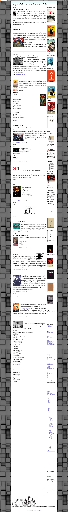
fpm (34, 510)
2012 (48, 410)
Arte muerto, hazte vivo (49, 326)
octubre (49, 419)
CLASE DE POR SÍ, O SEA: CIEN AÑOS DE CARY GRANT (21, 273)
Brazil (39, 81)
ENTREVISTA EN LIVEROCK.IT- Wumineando (19, 221)
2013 (48, 409)
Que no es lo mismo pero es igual (50, 374)
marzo (49, 447)
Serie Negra (48, 325)
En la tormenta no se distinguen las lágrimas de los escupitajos (51, 311)
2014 (48, 408)
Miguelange (15, 216)
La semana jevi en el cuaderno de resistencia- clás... (51, 425)
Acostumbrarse (49, 356)
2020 (48, 403)
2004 (48, 450)
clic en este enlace (22, 296)
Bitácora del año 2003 (49, 357)
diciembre (50, 417)
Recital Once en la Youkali (50, 332)
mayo (49, 445)
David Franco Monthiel (50, 479)
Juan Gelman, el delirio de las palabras (51, 348)
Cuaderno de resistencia (31, 4)
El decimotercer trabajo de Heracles (51, 307)
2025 (48, 399)
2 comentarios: (23, 269)
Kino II (14, 301)
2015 (48, 407)
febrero (49, 448)
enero (49, 449)
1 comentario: (23, 74)
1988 (36, 80)
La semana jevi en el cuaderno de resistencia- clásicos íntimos (22, 78)
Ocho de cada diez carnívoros (50, 372)
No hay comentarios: (24, 25)
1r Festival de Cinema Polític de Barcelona (27, 308)
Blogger (40, 510)
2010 (48, 412)
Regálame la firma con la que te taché (51, 375)
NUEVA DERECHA (15, 251)
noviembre (50, 418)
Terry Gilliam (34, 81)
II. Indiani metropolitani (49, 393)
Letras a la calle (15, 165)
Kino (13, 319)
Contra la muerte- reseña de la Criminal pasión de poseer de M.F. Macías (50, 336)
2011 (48, 411)
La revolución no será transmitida (50, 349)
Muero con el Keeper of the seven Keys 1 (19, 125)
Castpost (16, 120)
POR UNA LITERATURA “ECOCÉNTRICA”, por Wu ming (21, 9)
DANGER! (14, 204)
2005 (48, 416)
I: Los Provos (48, 392)
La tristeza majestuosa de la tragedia (18, 52)
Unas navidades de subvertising (50, 379)
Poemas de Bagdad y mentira (50, 373)
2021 (48, 402)
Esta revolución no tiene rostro (50, 343)
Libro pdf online (49, 329)
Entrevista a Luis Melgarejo (50, 342)
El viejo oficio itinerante (16, 29)
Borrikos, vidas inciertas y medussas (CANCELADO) (20, 235)
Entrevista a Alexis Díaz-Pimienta (50, 341)
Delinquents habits (15, 295)
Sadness (14, 146)
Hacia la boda (48, 367)
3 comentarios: (23, 142)
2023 (48, 401)
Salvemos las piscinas (49, 376)
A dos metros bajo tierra (49, 355)
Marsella (14, 369)
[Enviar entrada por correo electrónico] (27, 25)
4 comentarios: (23, 247)
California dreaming (49, 358)
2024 (48, 400)
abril (49, 446)
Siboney (14, 184)
